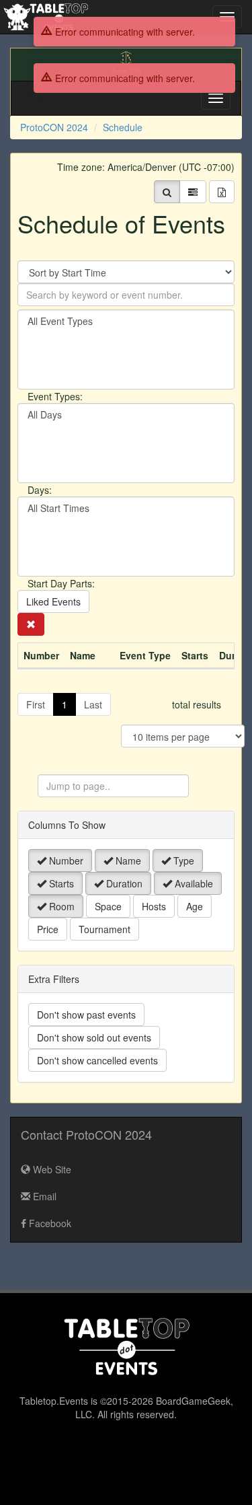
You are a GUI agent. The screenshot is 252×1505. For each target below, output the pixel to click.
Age (194, 906)
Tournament (104, 929)
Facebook (48, 1223)
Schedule (122, 127)
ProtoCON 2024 (54, 127)
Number (64, 860)
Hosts (154, 906)
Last (93, 704)
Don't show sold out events (94, 1037)
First (35, 704)
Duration (122, 883)
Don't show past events (86, 1014)
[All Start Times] (126, 508)
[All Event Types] (126, 321)
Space (108, 906)
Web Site (50, 1169)
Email (43, 1196)
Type (182, 860)
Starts (60, 883)
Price (47, 929)
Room (60, 906)
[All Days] (126, 415)
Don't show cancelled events (97, 1060)
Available (192, 883)
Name (127, 860)
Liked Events (53, 601)
